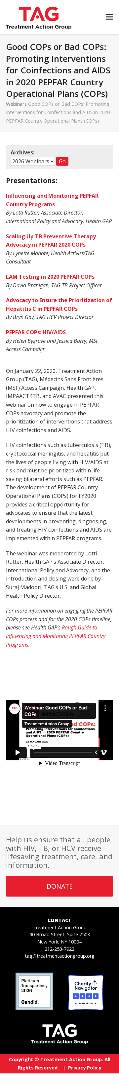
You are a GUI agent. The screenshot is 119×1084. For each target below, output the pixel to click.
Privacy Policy (84, 1067)
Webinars (16, 103)
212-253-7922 (59, 949)
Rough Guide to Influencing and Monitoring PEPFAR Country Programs (55, 636)
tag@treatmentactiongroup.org (60, 956)
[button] (109, 17)
